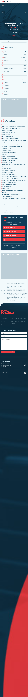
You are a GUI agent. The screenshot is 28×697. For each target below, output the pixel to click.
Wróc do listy (4, 41)
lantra (13, 41)
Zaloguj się (7, 245)
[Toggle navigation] (26, 2)
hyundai (9, 41)
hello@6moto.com (5, 374)
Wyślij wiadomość (8, 352)
